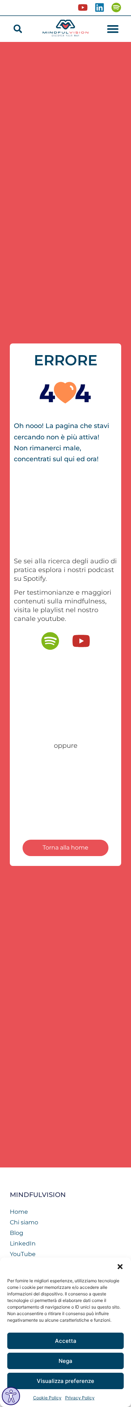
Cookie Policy (47, 1397)
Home (19, 1211)
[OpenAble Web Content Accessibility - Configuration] (11, 1396)
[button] (120, 1266)
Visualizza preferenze (65, 1380)
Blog (16, 1232)
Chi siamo (24, 1222)
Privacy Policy (80, 1397)
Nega (65, 1360)
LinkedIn (23, 1243)
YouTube (23, 1254)
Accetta (65, 1340)
